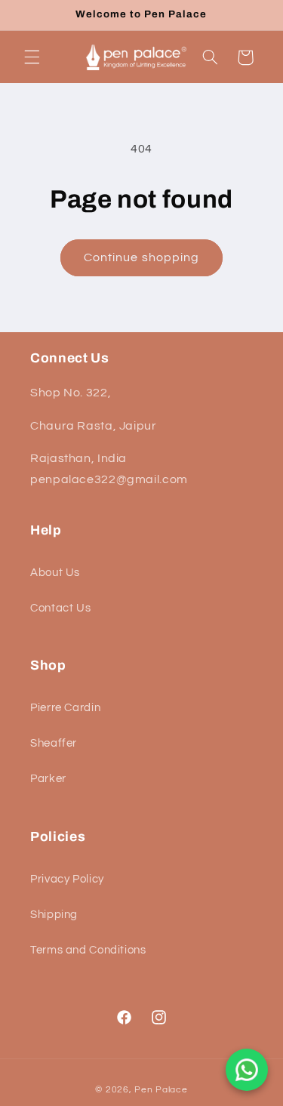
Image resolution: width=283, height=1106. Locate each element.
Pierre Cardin (65, 707)
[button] (31, 57)
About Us (55, 572)
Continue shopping (141, 257)
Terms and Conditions (88, 950)
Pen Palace (160, 1090)
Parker (48, 778)
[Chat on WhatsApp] (247, 1070)
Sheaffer (53, 743)
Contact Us (60, 608)
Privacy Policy (67, 879)
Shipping (54, 914)
